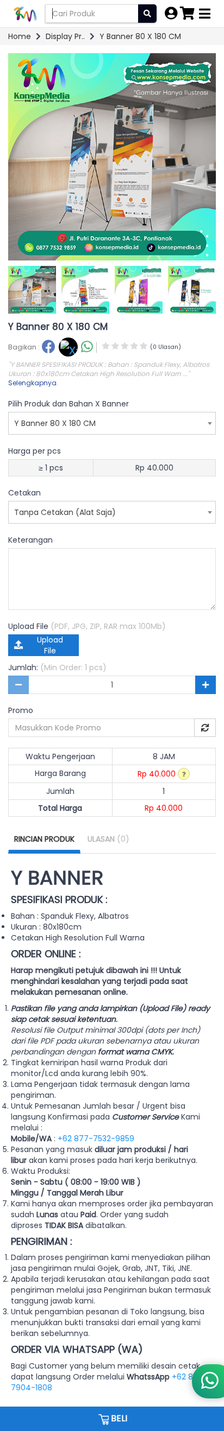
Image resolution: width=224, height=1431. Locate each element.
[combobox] (112, 423)
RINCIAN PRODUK (44, 839)
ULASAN (108, 839)
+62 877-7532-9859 (96, 1138)
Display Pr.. (65, 36)
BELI (118, 1418)
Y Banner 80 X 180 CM (140, 36)
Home (19, 36)
